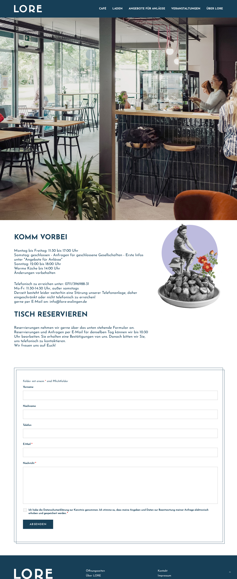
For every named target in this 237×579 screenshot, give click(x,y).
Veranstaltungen (185, 8)
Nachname (29, 406)
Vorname (28, 387)
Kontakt (162, 571)
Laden (117, 8)
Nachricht (29, 463)
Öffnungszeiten (95, 571)
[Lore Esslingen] (28, 8)
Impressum (164, 575)
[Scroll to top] (230, 571)
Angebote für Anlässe (147, 8)
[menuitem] (104, 8)
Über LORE (214, 8)
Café (102, 8)
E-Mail (27, 444)
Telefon (27, 425)
